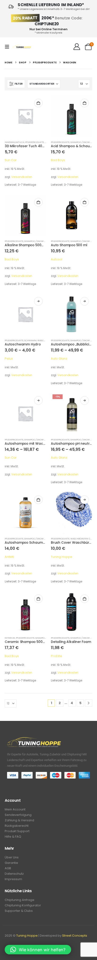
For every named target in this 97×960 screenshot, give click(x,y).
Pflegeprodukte (34, 142)
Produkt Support (17, 831)
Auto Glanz (59, 358)
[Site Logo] (21, 47)
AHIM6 (9, 557)
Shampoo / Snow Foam (83, 142)
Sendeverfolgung (18, 815)
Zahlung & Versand (19, 820)
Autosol (56, 259)
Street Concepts (74, 935)
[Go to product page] (25, 116)
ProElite (56, 656)
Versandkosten (21, 177)
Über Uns (12, 857)
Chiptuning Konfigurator (23, 905)
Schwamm (30, 340)
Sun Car (11, 160)
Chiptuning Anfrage (19, 900)
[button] (8, 47)
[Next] (88, 703)
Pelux (9, 358)
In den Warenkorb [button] (38, 103)
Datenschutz (14, 873)
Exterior (10, 637)
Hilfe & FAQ (13, 836)
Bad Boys (58, 160)
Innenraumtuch (14, 142)
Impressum (13, 879)
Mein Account (15, 809)
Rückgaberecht (16, 825)
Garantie (11, 863)
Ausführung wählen (38, 301)
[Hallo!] (76, 47)
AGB (8, 868)
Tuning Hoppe (61, 557)
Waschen (42, 340)
